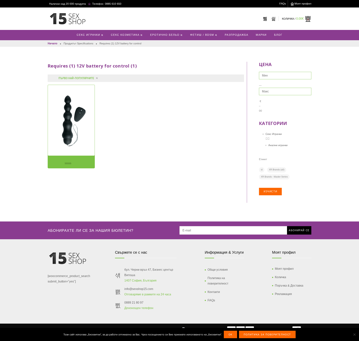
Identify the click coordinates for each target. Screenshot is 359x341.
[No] (354, 334)
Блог (278, 34)
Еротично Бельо (165, 34)
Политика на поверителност (218, 280)
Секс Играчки (88, 34)
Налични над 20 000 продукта (67, 3)
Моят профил (302, 3)
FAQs (282, 3)
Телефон (97, 3)
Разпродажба (236, 34)
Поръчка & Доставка (289, 285)
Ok (230, 334)
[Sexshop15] (67, 18)
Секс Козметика (125, 34)
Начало (52, 43)
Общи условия (218, 269)
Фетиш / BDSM (202, 34)
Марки (261, 34)
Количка (280, 277)
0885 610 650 (113, 3)
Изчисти (270, 191)
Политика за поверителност (267, 334)
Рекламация (283, 294)
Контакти (214, 291)
